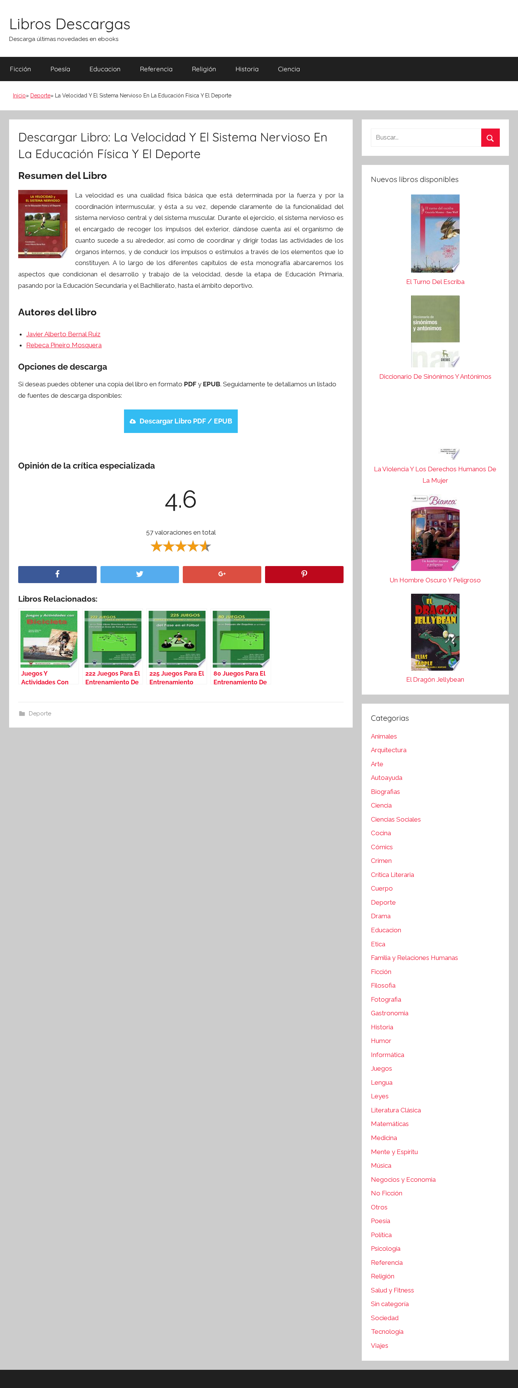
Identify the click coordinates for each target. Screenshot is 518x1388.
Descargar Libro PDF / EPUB (186, 421)
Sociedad (385, 1318)
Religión (204, 69)
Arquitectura (389, 750)
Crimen (381, 860)
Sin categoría (390, 1304)
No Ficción (386, 1193)
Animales (384, 736)
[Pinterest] (304, 574)
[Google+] (222, 574)
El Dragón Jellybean (435, 679)
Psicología (385, 1248)
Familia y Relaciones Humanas (414, 957)
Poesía (60, 69)
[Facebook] (57, 574)
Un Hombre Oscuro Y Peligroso (435, 580)
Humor (381, 1041)
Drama (381, 916)
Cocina (381, 833)
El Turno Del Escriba (435, 281)
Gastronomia (389, 1013)
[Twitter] (139, 574)
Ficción (20, 69)
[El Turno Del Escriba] (435, 235)
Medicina (384, 1138)
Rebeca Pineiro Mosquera (64, 345)
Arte (377, 764)
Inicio (19, 96)
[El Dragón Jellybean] (435, 634)
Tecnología (387, 1331)
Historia (247, 69)
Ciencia (289, 69)
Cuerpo (382, 888)
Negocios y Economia (403, 1179)
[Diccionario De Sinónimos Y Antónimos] (435, 333)
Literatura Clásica (396, 1110)
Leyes (380, 1096)
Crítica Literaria (392, 874)
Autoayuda (386, 777)
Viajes (379, 1345)
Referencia (156, 69)
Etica (378, 944)
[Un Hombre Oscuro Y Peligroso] (435, 534)
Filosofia (383, 985)
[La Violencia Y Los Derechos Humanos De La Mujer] (435, 427)
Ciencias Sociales (396, 819)
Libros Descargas (69, 23)
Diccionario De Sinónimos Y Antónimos (435, 376)
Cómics (382, 847)
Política (381, 1235)
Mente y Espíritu (394, 1152)
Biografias (385, 791)
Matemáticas (390, 1124)
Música (381, 1165)
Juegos (381, 1068)
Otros (379, 1207)
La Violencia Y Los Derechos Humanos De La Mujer (435, 474)
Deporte (40, 96)
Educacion (105, 69)
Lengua (381, 1082)
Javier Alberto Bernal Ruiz (63, 334)
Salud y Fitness (392, 1290)
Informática (387, 1055)
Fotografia (386, 999)
